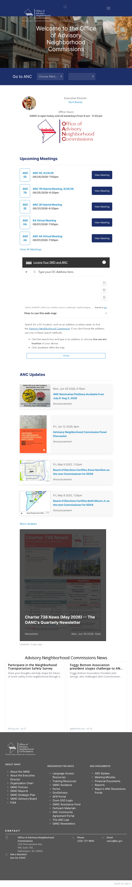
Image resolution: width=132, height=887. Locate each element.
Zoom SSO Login (63, 800)
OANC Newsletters (64, 823)
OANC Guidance (62, 785)
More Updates (28, 523)
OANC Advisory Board (23, 798)
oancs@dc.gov (114, 841)
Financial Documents (107, 781)
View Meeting (102, 175)
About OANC (13, 764)
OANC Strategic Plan (22, 795)
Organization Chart (21, 783)
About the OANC (20, 771)
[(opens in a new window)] (6, 854)
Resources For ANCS (60, 766)
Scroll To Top (121, 883)
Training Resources (64, 781)
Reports (100, 785)
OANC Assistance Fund (66, 804)
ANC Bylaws (102, 773)
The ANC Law (61, 819)
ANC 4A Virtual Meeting (47, 236)
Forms (56, 788)
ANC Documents (100, 766)
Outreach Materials (64, 808)
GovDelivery (60, 792)
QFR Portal (59, 796)
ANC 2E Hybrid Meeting (47, 204)
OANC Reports (19, 791)
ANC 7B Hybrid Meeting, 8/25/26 (53, 188)
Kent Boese (75, 102)
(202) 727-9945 (85, 841)
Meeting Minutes (105, 777)
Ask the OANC (18, 857)
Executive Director (75, 98)
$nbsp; (63, 20)
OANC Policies (19, 787)
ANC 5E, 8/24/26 (43, 173)
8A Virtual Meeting (44, 220)
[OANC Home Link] (37, 15)
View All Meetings (31, 249)
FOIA (13, 802)
